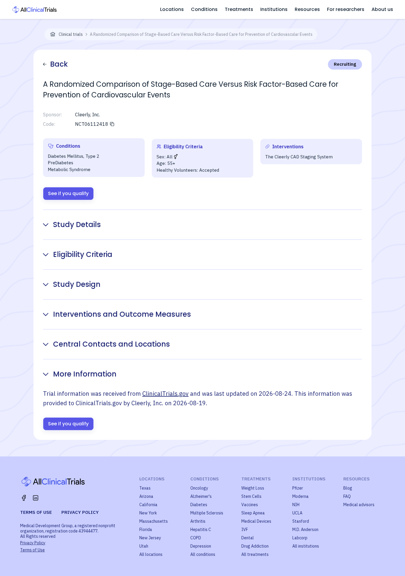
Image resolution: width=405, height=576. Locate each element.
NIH (295, 504)
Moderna (300, 496)
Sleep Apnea (253, 513)
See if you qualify (68, 193)
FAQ (347, 496)
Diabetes (198, 504)
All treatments (255, 554)
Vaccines (249, 504)
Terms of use (36, 512)
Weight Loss (252, 488)
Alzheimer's (201, 496)
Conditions (204, 9)
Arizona (146, 496)
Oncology (199, 488)
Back (59, 64)
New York (148, 513)
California (148, 504)
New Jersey (150, 537)
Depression (200, 546)
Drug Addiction (255, 546)
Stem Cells (251, 496)
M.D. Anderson (305, 529)
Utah (143, 546)
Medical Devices (256, 521)
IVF (244, 529)
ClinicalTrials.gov (165, 394)
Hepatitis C (200, 529)
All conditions (202, 554)
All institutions (305, 546)
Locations (172, 9)
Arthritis (197, 521)
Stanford (300, 521)
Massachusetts (153, 521)
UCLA (297, 513)
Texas (145, 488)
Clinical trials (71, 34)
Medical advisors (358, 504)
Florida (145, 529)
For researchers (345, 9)
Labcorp (299, 537)
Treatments (239, 9)
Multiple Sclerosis (206, 513)
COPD (195, 537)
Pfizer (297, 488)
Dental (247, 537)
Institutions (274, 9)
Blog (347, 488)
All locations (150, 554)
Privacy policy (80, 512)
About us (382, 9)
